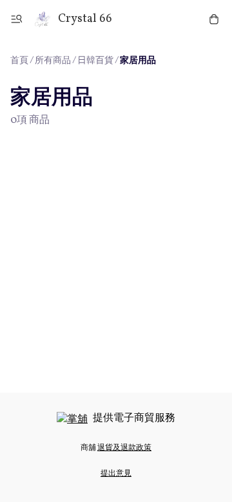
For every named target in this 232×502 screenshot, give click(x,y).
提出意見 (116, 474)
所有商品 (53, 61)
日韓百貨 (95, 61)
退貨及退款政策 (124, 448)
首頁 (19, 61)
